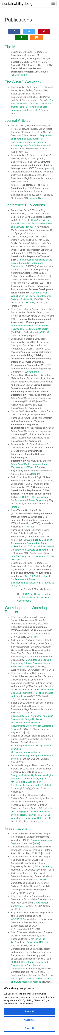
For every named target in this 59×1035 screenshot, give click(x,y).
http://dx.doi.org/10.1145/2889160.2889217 (32, 556)
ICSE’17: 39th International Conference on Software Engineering (29, 498)
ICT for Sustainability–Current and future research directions (31, 980)
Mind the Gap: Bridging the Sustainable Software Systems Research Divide (32, 811)
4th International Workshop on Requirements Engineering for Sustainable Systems (32, 726)
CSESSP (42, 879)
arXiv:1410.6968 (19, 74)
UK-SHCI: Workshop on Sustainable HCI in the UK (31, 816)
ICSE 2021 (16, 269)
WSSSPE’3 (16, 919)
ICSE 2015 (19, 961)
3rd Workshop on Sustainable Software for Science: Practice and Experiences (32, 693)
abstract (46, 853)
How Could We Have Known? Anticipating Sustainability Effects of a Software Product (31, 223)
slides (36, 843)
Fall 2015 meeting (43, 866)
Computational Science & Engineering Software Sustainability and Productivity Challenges (31, 663)
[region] (29, 1009)
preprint (49, 168)
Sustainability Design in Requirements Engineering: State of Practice (31, 543)
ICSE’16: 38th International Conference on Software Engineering (32, 548)
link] (27, 526)
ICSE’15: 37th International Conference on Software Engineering (30, 579)
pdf (19, 559)
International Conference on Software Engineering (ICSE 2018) (29, 465)
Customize (29, 1020)
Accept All (29, 1011)
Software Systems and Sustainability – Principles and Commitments (29, 965)
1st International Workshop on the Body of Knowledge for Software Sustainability (31, 263)
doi (32, 526)
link (41, 197)
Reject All (29, 1028)
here (49, 589)
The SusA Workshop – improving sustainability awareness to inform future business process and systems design (32, 105)
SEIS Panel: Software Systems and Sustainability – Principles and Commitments (34, 597)
